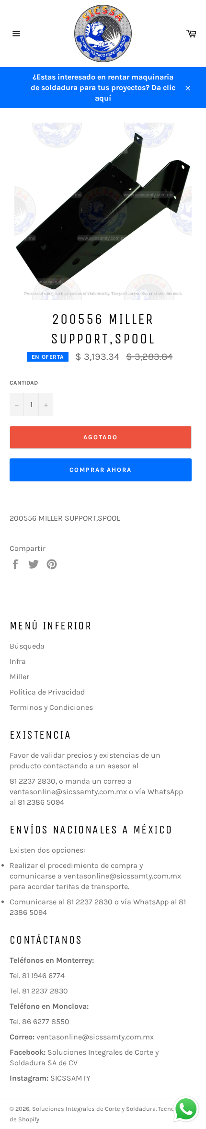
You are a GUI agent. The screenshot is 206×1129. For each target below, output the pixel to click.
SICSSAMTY (70, 1078)
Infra (18, 661)
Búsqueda (27, 645)
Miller (19, 676)
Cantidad (24, 382)
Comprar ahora (100, 469)
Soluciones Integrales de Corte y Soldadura (94, 1108)
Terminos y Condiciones (51, 707)
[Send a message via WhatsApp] (186, 1109)
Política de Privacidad (47, 691)
